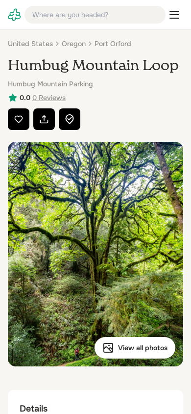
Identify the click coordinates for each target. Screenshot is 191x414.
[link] (14, 14)
